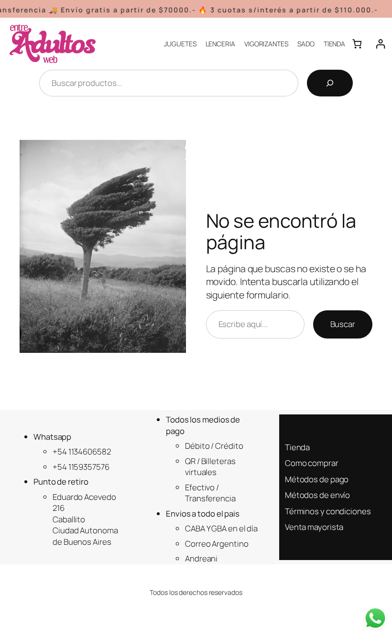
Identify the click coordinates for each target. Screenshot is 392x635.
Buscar (342, 323)
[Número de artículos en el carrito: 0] (357, 43)
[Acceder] (380, 43)
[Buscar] (330, 83)
